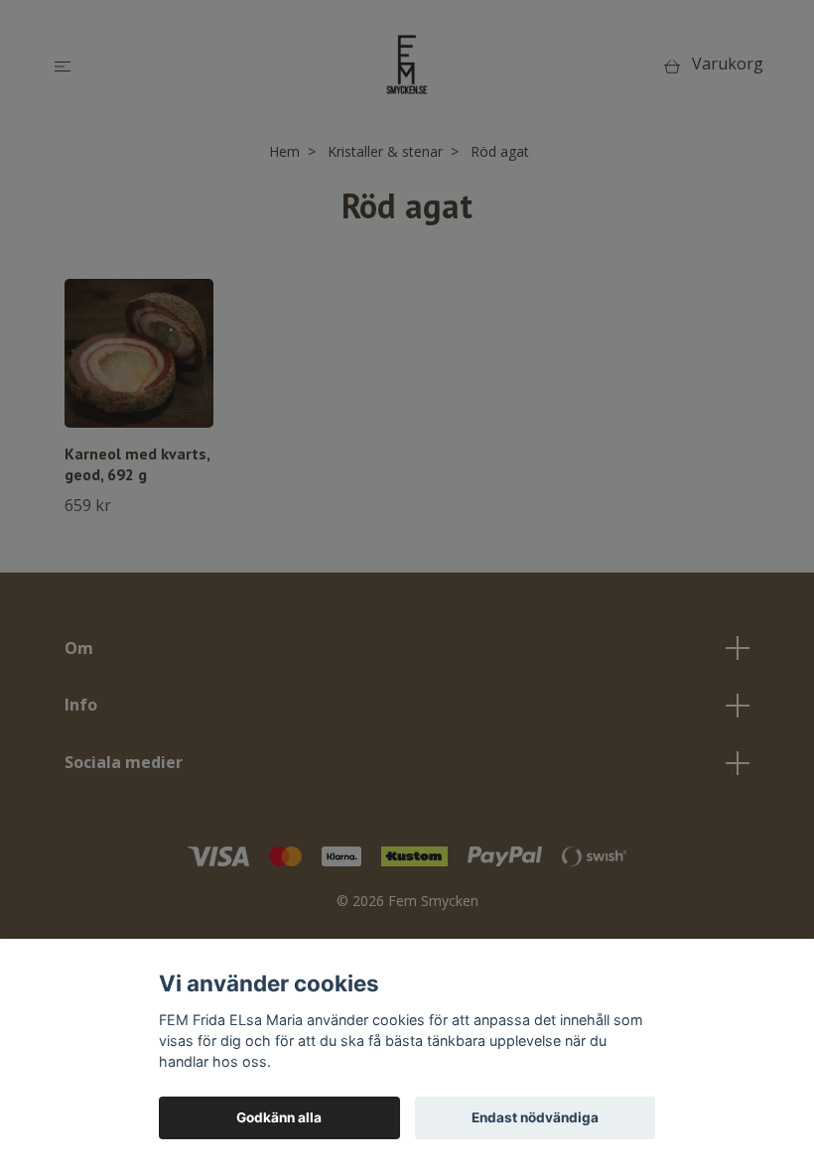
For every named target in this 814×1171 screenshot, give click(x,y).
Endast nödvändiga (535, 1117)
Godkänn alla (279, 1117)
